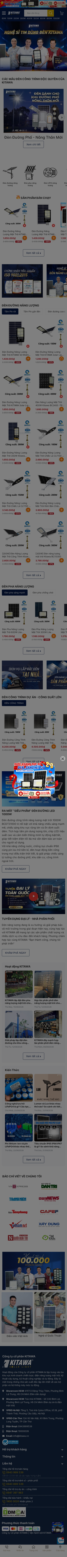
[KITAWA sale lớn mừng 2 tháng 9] (33, 780)
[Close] (62, 758)
